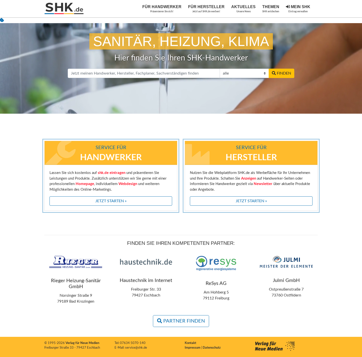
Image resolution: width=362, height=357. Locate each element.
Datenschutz (212, 347)
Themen (270, 9)
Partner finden (183, 321)
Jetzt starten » (111, 201)
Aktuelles (243, 9)
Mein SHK (299, 9)
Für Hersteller (206, 9)
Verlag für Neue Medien (82, 343)
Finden (283, 73)
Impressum (193, 347)
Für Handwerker (161, 9)
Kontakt (190, 343)
